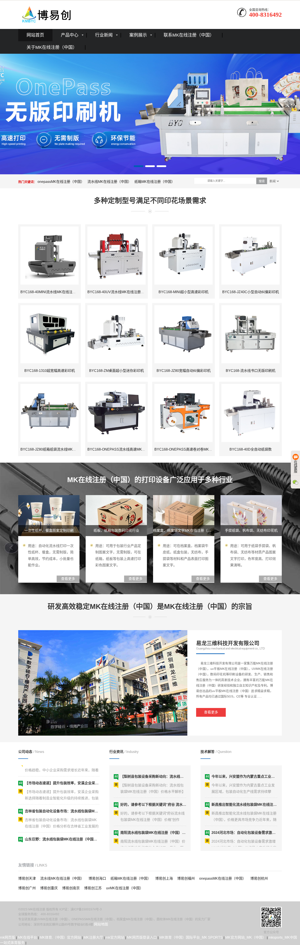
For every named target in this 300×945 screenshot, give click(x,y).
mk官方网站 (115, 937)
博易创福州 (186, 878)
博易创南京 (71, 888)
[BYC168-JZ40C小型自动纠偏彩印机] (250, 255)
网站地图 (101, 924)
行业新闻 (104, 35)
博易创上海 (164, 878)
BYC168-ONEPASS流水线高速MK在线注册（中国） (128, 449)
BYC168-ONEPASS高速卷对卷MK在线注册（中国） (195, 449)
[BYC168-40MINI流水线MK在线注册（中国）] (49, 255)
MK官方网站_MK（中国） (245, 937)
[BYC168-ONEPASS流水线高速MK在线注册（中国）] (116, 413)
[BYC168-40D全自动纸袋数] (250, 413)
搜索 (262, 181)
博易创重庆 (49, 888)
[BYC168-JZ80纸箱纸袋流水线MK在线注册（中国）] (49, 413)
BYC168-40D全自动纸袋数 (251, 449)
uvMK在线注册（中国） (124, 888)
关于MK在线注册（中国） (52, 47)
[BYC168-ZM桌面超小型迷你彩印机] (116, 334)
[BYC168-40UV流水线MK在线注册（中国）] (116, 255)
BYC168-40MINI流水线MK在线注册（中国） (55, 292)
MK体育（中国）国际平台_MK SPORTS (191, 937)
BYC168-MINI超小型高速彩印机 (183, 292)
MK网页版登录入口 (142, 937)
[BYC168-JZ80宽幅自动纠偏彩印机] (183, 334)
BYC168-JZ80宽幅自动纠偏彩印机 (184, 371)
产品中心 (69, 35)
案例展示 (138, 35)
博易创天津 (27, 878)
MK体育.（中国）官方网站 (60, 937)
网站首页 (35, 35)
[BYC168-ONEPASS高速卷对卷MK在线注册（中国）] (183, 413)
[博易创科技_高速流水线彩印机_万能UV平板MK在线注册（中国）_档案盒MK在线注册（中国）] (45, 14)
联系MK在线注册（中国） (189, 35)
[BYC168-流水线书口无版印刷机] (250, 334)
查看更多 (211, 712)
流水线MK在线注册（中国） (109, 182)
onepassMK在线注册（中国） (61, 182)
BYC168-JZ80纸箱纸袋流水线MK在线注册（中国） (60, 449)
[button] (138, 166)
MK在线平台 (27, 937)
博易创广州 (27, 888)
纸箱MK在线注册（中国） (154, 182)
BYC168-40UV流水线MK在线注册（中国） (121, 292)
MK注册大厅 (93, 937)
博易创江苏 (93, 888)
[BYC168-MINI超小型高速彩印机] (183, 255)
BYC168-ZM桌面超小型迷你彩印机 (116, 371)
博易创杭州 (259, 878)
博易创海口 (97, 878)
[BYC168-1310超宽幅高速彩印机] (49, 334)
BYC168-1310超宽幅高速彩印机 (49, 371)
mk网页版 (7, 937)
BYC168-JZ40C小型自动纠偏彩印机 (250, 292)
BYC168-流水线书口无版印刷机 (250, 371)
